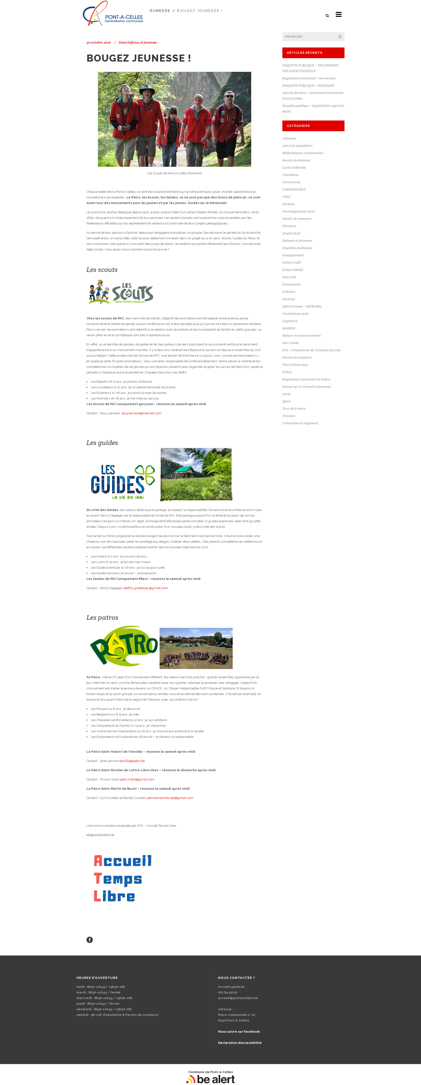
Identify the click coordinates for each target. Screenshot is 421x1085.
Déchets (288, 204)
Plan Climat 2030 (295, 364)
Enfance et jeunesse (142, 42)
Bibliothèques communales (302, 153)
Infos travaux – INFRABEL (302, 306)
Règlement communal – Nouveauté (308, 78)
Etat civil (289, 277)
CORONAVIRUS (294, 189)
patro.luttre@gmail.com (137, 779)
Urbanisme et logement (300, 423)
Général (288, 299)
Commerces (291, 182)
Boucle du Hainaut (296, 160)
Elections (289, 226)
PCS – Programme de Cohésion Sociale (311, 350)
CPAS (286, 197)
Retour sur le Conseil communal (306, 386)
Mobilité (288, 328)
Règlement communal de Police (306, 379)
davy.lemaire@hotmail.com (141, 413)
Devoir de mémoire (296, 218)
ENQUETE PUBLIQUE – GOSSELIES (308, 85)
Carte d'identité (294, 167)
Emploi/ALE (291, 233)
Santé (286, 394)
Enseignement (293, 255)
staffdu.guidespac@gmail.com (145, 588)
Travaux (288, 416)
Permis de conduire (297, 357)
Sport (286, 401)
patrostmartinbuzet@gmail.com (170, 798)
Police (287, 372)
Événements (291, 284)
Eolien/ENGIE (292, 270)
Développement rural (298, 211)
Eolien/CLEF (291, 262)
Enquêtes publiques (297, 248)
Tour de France (294, 408)
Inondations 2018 (295, 313)
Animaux (289, 138)
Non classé (290, 343)
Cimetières (290, 175)
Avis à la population (297, 145)
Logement (289, 321)
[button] (328, 16)
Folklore (288, 291)
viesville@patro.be (131, 761)
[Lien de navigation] (89, 939)
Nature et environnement (301, 335)
